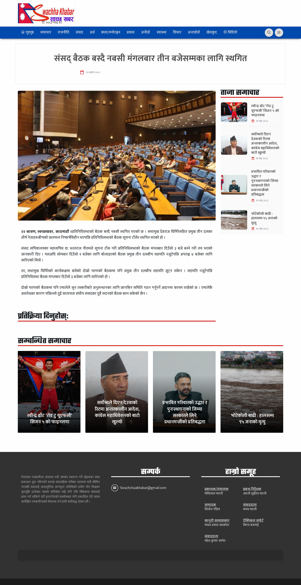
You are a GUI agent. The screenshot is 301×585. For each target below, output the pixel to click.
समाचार (45, 32)
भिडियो (232, 32)
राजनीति (63, 32)
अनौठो (145, 32)
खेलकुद (211, 32)
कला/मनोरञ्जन (110, 32)
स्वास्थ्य (161, 32)
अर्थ (92, 32)
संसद (79, 32)
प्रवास (131, 32)
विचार (177, 32)
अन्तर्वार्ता (194, 32)
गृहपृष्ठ (29, 32)
